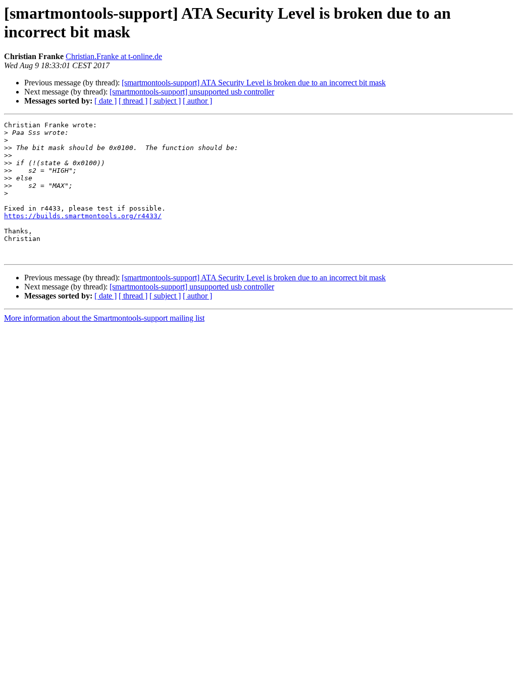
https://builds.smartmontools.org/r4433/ (83, 216)
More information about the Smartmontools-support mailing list (104, 318)
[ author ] (197, 100)
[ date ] (105, 100)
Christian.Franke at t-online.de (114, 56)
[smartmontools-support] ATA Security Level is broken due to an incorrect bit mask (254, 82)
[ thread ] (133, 100)
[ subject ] (165, 100)
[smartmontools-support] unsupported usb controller (192, 91)
